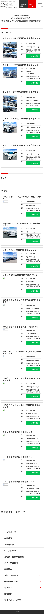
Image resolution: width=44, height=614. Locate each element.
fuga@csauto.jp (31, 463)
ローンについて (11, 550)
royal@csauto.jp (31, 413)
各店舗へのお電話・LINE (23, 5)
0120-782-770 (30, 202)
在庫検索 (8, 538)
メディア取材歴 (11, 563)
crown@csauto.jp (32, 333)
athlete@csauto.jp (32, 387)
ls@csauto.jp (30, 205)
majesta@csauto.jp (33, 308)
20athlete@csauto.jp (33, 360)
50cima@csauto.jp (32, 488)
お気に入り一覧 (32, 5)
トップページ (10, 532)
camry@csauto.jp (32, 438)
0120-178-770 (30, 68)
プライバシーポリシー (14, 600)
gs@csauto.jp (30, 282)
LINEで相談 (34, 56)
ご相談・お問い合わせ (14, 556)
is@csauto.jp (30, 257)
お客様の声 (9, 544)
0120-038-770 (30, 43)
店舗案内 (8, 569)
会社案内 (8, 593)
